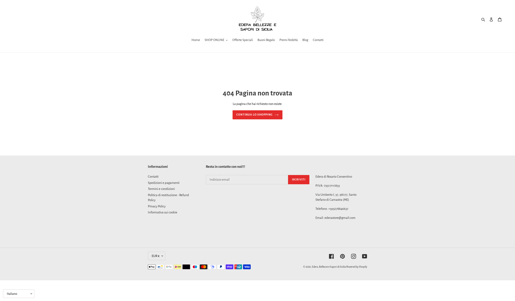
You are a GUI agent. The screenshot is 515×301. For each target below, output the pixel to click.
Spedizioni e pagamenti (163, 182)
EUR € (156, 256)
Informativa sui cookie (162, 212)
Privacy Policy (157, 206)
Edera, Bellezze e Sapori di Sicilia (329, 266)
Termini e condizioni (161, 188)
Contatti (153, 176)
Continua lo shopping (254, 114)
